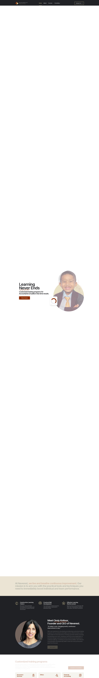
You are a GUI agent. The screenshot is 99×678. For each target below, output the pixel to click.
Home (40, 3)
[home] (21, 3)
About (44, 3)
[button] (50, 3)
